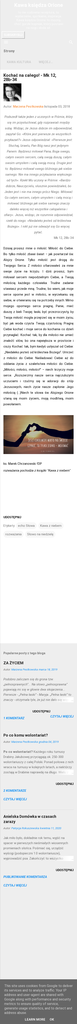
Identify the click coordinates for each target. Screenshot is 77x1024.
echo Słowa (26, 526)
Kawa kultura (19, 62)
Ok (52, 1019)
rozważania (13, 534)
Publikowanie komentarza (25, 877)
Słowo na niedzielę (40, 534)
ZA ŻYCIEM (13, 663)
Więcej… (46, 62)
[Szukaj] (71, 42)
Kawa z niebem (51, 526)
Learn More (35, 1019)
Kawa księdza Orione (38, 5)
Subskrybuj (13, 35)
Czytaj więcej (62, 716)
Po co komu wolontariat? (25, 735)
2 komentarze (14, 791)
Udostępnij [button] (12, 517)
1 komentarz (13, 718)
